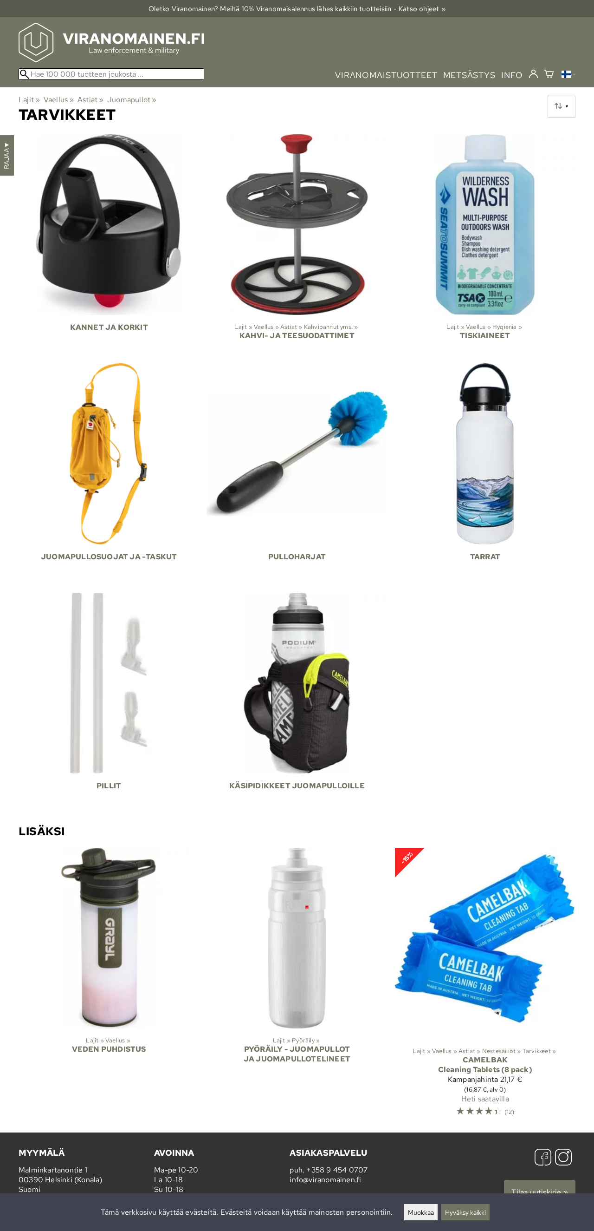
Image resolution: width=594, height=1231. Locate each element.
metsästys (469, 75)
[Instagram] (563, 1158)
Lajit (29, 100)
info (512, 75)
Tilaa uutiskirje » (539, 1192)
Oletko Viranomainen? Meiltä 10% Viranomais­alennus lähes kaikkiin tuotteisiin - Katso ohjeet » (297, 8)
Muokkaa (421, 1212)
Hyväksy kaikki (465, 1212)
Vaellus (59, 100)
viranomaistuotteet (386, 75)
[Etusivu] (111, 60)
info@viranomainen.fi (325, 1180)
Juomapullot (132, 100)
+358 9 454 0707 (337, 1170)
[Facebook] (543, 1158)
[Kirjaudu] (533, 74)
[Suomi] (568, 75)
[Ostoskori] (549, 75)
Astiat (90, 100)
